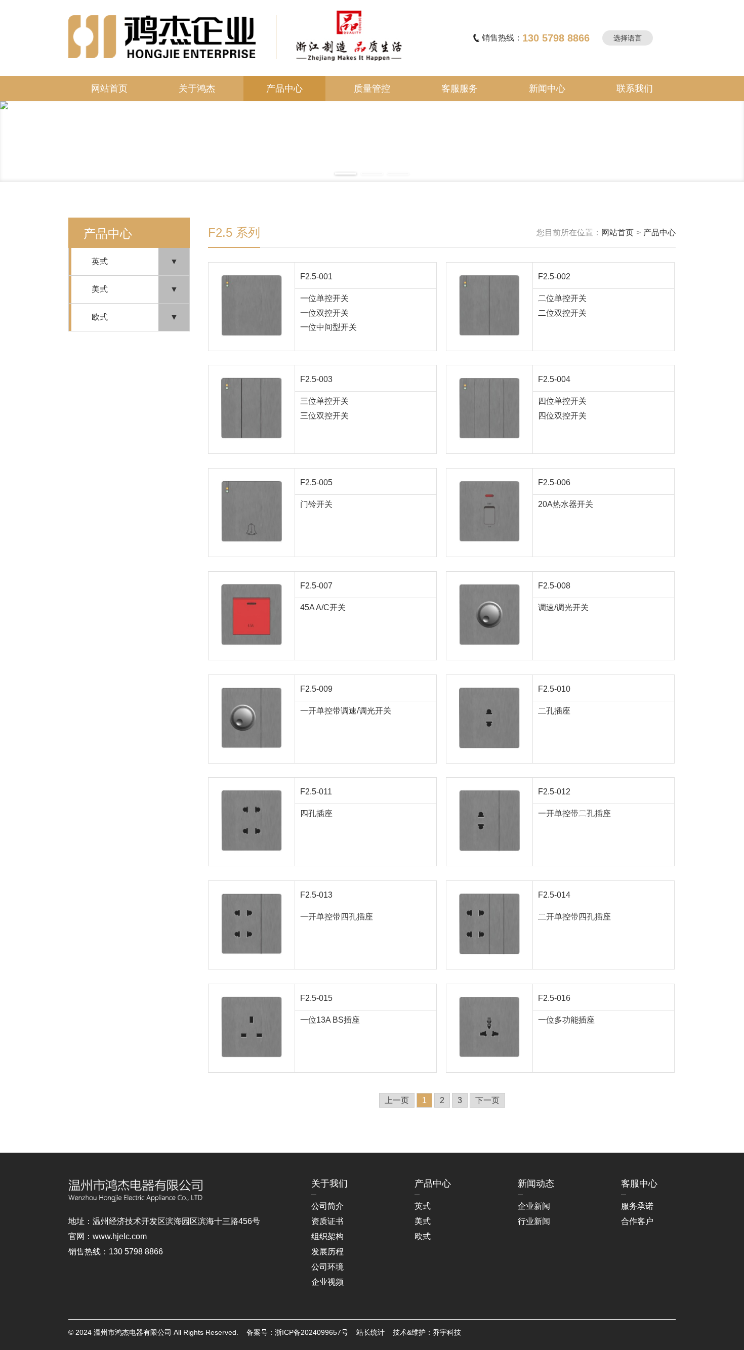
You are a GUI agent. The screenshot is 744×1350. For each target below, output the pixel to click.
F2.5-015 (316, 998)
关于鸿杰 (197, 88)
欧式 (100, 317)
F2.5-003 (316, 379)
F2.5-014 (554, 895)
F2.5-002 (554, 276)
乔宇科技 (447, 1332)
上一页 (397, 1100)
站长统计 (370, 1332)
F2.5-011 (316, 791)
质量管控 (372, 88)
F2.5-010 (554, 689)
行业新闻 (534, 1221)
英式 (100, 261)
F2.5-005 (316, 482)
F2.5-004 (554, 379)
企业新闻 (534, 1206)
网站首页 (109, 88)
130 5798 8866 (556, 38)
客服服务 (459, 88)
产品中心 (284, 88)
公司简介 (327, 1206)
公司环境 (327, 1266)
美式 (100, 289)
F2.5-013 (316, 895)
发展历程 (327, 1251)
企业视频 (327, 1282)
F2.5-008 (554, 585)
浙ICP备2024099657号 (311, 1332)
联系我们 (634, 88)
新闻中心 (547, 88)
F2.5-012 (554, 791)
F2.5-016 (554, 998)
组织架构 (327, 1236)
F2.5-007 (316, 585)
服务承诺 (637, 1206)
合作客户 (637, 1221)
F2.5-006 (554, 482)
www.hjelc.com (120, 1236)
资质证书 (327, 1221)
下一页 (487, 1100)
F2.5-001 (316, 276)
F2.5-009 (316, 689)
